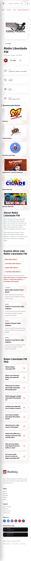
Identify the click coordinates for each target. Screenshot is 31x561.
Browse (5, 493)
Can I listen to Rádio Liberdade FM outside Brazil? (12, 417)
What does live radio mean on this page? (12, 426)
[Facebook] (4, 521)
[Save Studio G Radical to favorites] (3, 127)
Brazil (14, 10)
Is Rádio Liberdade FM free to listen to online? (13, 407)
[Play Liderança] (15, 113)
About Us (5, 508)
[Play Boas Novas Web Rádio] (15, 148)
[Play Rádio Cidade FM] (15, 182)
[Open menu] (3, 3)
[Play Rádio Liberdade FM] (6, 60)
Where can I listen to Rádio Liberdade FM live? (12, 377)
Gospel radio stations (11, 267)
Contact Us (6, 512)
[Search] (21, 3)
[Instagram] (12, 521)
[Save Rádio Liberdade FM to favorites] (20, 60)
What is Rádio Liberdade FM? (10, 368)
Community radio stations (13, 263)
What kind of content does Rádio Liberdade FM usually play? (12, 387)
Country (9, 10)
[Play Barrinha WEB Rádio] (15, 199)
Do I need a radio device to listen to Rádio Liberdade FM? (12, 456)
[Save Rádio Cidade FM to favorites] (3, 178)
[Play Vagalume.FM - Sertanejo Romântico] (15, 165)
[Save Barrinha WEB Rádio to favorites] (3, 195)
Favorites (5, 495)
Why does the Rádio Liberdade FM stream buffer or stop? (12, 446)
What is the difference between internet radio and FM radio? (13, 435)
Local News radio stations (12, 271)
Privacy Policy (7, 506)
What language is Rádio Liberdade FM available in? (13, 398)
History (5, 497)
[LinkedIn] (15, 521)
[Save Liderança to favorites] (3, 110)
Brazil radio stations (11, 259)
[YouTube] (19, 521)
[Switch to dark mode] (27, 3)
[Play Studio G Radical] (15, 131)
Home (3, 10)
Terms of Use (7, 510)
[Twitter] (8, 521)
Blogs (4, 499)
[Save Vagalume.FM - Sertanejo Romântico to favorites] (3, 161)
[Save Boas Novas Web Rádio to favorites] (3, 144)
